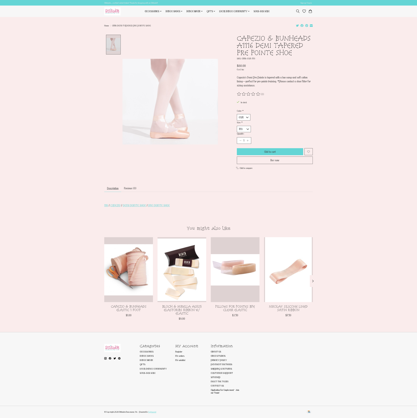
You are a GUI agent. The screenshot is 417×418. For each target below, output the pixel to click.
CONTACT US (217, 385)
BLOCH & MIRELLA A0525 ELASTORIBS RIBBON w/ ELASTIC (182, 310)
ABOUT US (216, 351)
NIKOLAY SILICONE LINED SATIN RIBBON (288, 308)
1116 (106, 205)
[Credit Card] (309, 411)
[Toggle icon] (297, 11)
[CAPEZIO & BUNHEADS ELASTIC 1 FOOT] (128, 269)
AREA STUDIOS (218, 355)
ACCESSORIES (147, 351)
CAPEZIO (115, 205)
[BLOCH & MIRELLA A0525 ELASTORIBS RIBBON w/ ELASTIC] (182, 269)
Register (178, 351)
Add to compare (246, 168)
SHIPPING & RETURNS (221, 368)
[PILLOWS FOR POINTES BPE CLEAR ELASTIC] (235, 269)
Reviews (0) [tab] (130, 188)
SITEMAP (215, 377)
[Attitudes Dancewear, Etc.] (112, 11)
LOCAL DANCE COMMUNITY (153, 368)
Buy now (274, 160)
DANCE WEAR (146, 360)
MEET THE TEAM (219, 381)
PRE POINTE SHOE (159, 205)
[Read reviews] (249, 94)
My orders (180, 355)
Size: (240, 122)
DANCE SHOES (147, 355)
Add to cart (270, 151)
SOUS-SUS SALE (262, 11)
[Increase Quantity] (247, 140)
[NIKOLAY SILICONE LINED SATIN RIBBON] (288, 269)
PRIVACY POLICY (219, 360)
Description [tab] (113, 188)
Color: (240, 110)
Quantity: (240, 133)
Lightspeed (152, 412)
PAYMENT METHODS (221, 364)
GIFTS (142, 364)
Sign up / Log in (306, 3)
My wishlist (180, 360)
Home (106, 25)
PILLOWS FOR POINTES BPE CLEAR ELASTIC (235, 308)
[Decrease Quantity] (240, 140)
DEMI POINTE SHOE (134, 205)
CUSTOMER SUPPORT (222, 373)
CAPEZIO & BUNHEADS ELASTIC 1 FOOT (128, 308)
